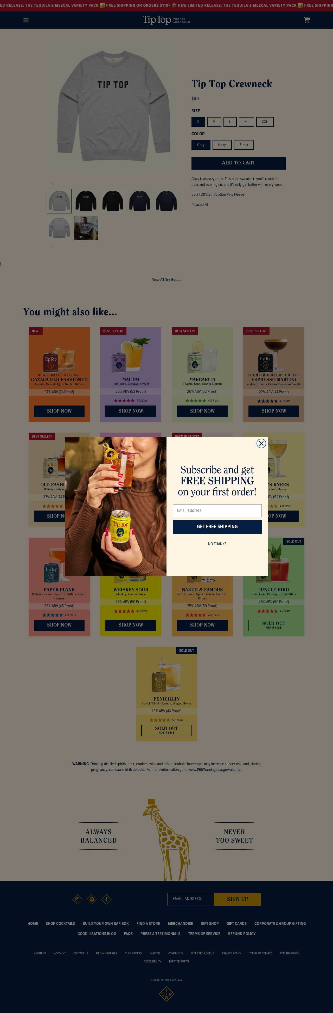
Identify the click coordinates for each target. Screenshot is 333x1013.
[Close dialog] (261, 443)
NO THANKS (217, 544)
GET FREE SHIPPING (217, 527)
